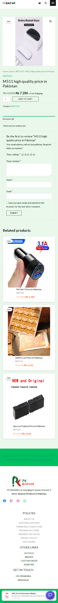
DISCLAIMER (29, 542)
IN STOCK (29, 553)
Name (9, 180)
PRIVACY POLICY (29, 538)
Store (11, 71)
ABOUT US (29, 519)
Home (5, 71)
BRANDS (29, 557)
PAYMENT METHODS (29, 534)
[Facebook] (4, 500)
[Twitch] (11, 500)
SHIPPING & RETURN (29, 523)
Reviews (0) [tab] (8, 119)
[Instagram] (18, 500)
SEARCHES (29, 564)
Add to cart (25, 99)
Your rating (13, 154)
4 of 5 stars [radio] (31, 154)
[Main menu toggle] (53, 3)
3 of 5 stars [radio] (28, 154)
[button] (45, 3)
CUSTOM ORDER (29, 561)
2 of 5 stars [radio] (25, 154)
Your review (13, 161)
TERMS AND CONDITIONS (29, 527)
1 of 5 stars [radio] (22, 154)
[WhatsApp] (24, 500)
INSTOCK (20, 71)
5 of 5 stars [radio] (34, 154)
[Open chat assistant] (50, 594)
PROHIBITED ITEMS (29, 530)
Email (9, 191)
